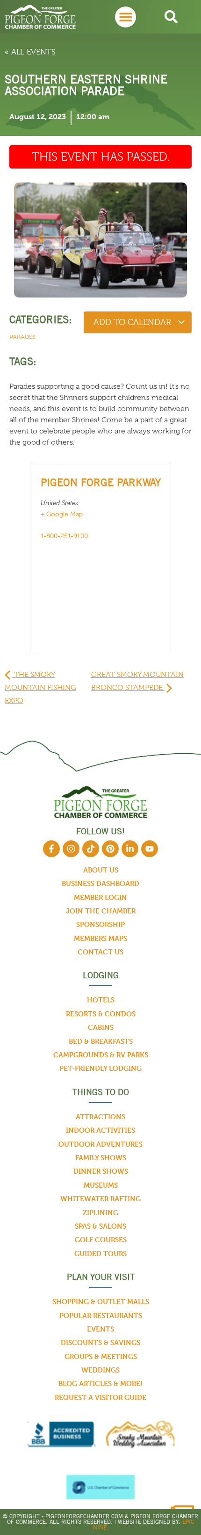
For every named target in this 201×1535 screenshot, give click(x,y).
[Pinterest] (110, 848)
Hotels (101, 999)
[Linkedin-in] (130, 848)
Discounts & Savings (100, 1342)
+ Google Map (62, 514)
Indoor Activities (100, 1130)
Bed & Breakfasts (101, 1041)
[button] (125, 17)
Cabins (101, 1027)
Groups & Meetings (101, 1356)
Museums (101, 1185)
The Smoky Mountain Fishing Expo (40, 687)
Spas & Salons (100, 1226)
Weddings (100, 1370)
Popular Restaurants (100, 1315)
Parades (22, 336)
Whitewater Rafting (100, 1198)
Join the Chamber (101, 910)
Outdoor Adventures (100, 1144)
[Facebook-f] (51, 848)
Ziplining (100, 1212)
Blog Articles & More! (100, 1383)
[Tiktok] (90, 848)
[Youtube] (149, 848)
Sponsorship (100, 924)
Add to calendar (133, 322)
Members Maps (100, 938)
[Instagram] (71, 848)
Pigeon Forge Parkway (101, 482)
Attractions (100, 1116)
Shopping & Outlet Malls (100, 1301)
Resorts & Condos (101, 1013)
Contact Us (100, 951)
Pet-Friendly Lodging (100, 1068)
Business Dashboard (100, 883)
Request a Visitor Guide (100, 1397)
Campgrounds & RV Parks (100, 1054)
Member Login (100, 897)
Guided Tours (100, 1253)
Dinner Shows (100, 1171)
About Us (100, 870)
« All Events (30, 51)
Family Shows (100, 1157)
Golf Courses (101, 1239)
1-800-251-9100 (64, 536)
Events (100, 1329)
